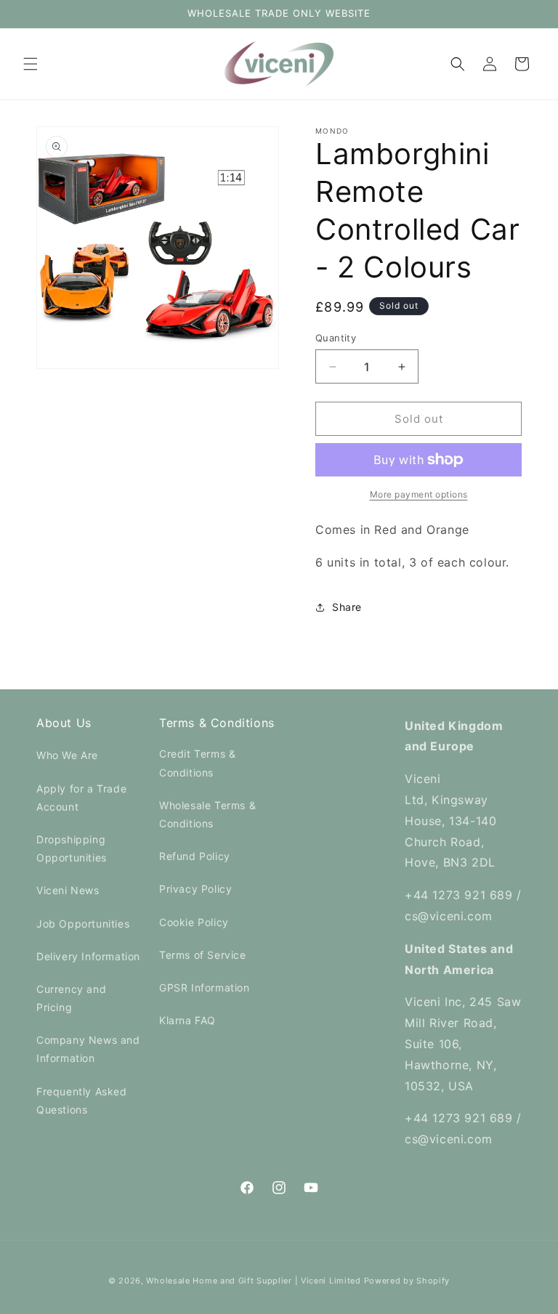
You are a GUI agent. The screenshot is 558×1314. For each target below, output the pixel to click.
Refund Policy (194, 856)
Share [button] (347, 607)
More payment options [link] (419, 494)
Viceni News (68, 890)
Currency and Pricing (71, 998)
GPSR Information (204, 987)
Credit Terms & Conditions (197, 762)
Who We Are (67, 755)
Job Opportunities (82, 923)
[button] (30, 64)
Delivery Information (88, 956)
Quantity (335, 338)
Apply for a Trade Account (81, 797)
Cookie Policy (194, 922)
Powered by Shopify (407, 1281)
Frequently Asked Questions (81, 1100)
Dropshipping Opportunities (71, 848)
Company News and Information (88, 1049)
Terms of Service (202, 955)
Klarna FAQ (187, 1020)
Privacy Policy (195, 889)
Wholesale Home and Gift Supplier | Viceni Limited (253, 1281)
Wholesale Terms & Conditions (207, 814)
